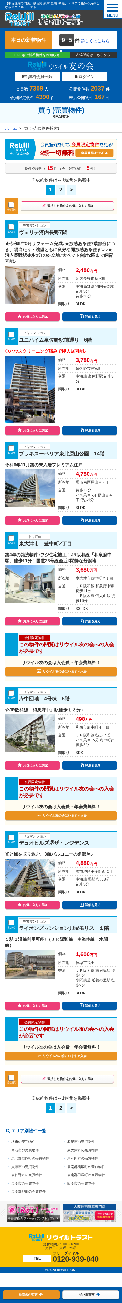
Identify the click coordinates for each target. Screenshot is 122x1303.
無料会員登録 (40, 76)
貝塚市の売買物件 (25, 1167)
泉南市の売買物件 (25, 1183)
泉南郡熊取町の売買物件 (86, 1167)
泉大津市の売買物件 (82, 1150)
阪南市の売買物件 (81, 1183)
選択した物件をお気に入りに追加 (70, 205)
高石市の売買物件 (25, 1150)
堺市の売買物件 (23, 1141)
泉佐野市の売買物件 (26, 1175)
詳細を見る (93, 316)
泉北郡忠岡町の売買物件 (30, 1158)
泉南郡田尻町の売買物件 (86, 1175)
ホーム (11, 128)
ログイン (86, 76)
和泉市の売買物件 (81, 1141)
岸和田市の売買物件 (82, 1158)
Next (119, 1213)
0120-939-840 (66, 1257)
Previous (3, 1213)
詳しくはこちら (95, 41)
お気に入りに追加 (35, 316)
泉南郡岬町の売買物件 (28, 1191)
